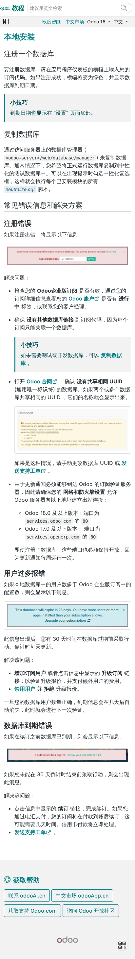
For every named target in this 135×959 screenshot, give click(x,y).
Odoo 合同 (39, 381)
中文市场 (75, 21)
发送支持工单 (30, 832)
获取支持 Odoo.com (32, 910)
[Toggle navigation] (5, 21)
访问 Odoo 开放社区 (91, 910)
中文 (119, 21)
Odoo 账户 (81, 298)
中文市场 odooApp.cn (82, 895)
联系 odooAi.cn (27, 895)
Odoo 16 (97, 21)
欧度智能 (51, 21)
